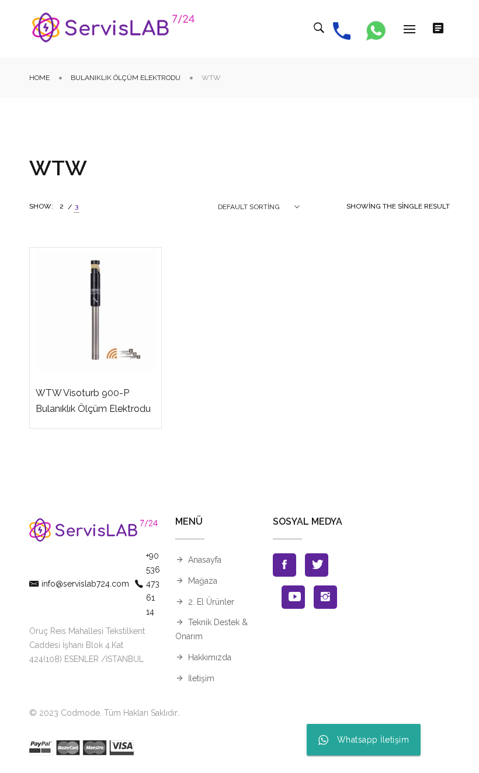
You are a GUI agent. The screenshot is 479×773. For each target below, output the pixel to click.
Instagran (325, 597)
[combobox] (259, 207)
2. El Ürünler (211, 601)
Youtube (293, 597)
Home (39, 78)
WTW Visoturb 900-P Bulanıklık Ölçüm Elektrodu (93, 400)
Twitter (316, 565)
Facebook (284, 565)
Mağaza (202, 580)
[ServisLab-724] (113, 29)
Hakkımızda (209, 657)
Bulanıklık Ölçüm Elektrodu (126, 78)
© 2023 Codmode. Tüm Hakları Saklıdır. (104, 712)
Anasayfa (204, 559)
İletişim (201, 678)
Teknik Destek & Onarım (211, 629)
